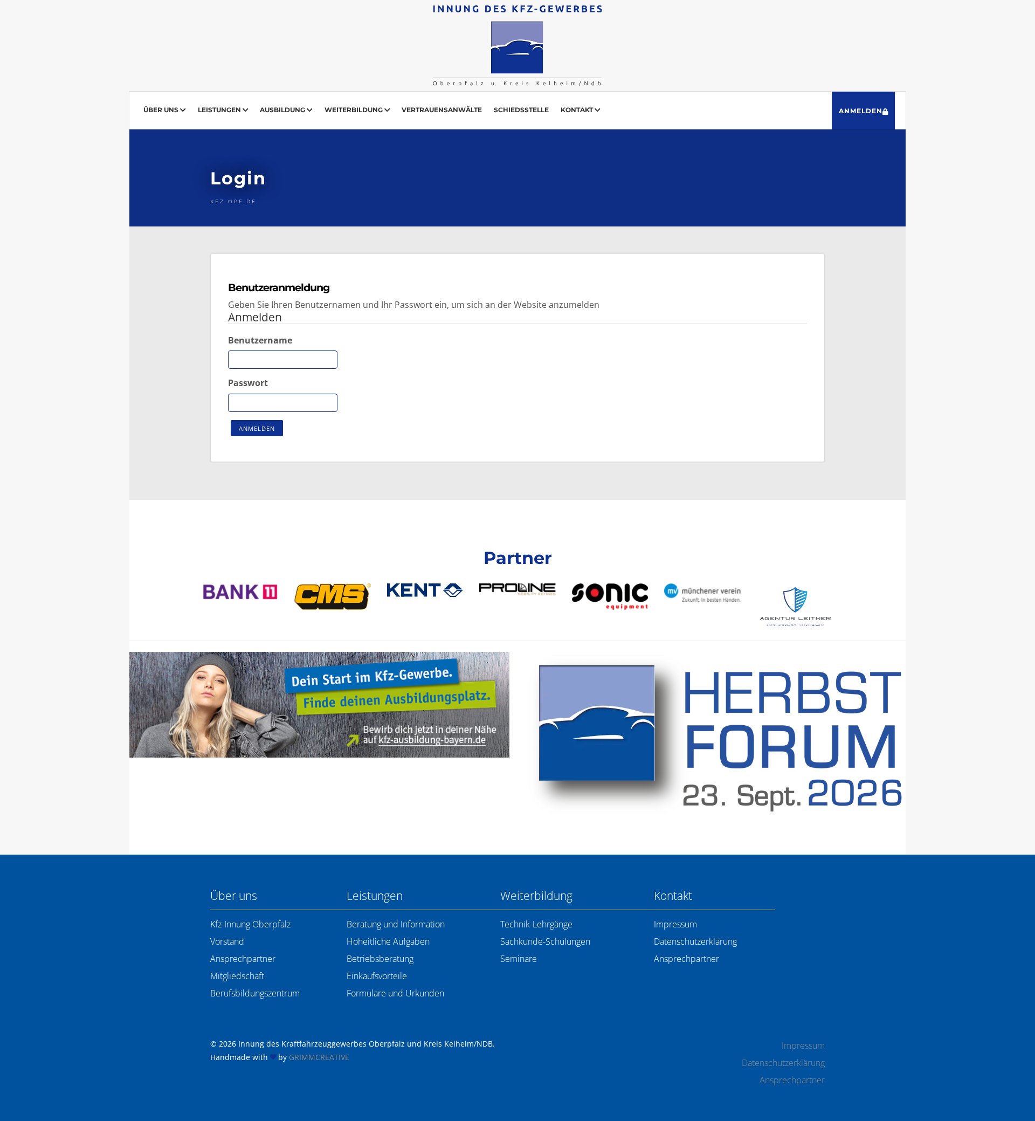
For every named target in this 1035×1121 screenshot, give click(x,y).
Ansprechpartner (242, 959)
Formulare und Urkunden (395, 993)
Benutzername (260, 340)
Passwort (248, 383)
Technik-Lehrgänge (536, 924)
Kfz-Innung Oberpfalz (250, 924)
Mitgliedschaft (237, 976)
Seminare (518, 959)
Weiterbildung (354, 110)
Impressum (675, 924)
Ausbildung (283, 110)
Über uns (161, 110)
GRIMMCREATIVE (319, 1057)
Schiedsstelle (521, 110)
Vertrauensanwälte (442, 110)
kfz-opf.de (233, 201)
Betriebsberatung (380, 959)
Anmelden (860, 111)
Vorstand (227, 941)
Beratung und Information (396, 924)
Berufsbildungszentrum (255, 993)
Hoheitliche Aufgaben (388, 941)
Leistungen (220, 110)
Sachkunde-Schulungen (545, 941)
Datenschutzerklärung (695, 941)
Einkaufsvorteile (377, 976)
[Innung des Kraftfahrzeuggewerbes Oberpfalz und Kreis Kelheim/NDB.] (517, 45)
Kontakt (578, 110)
